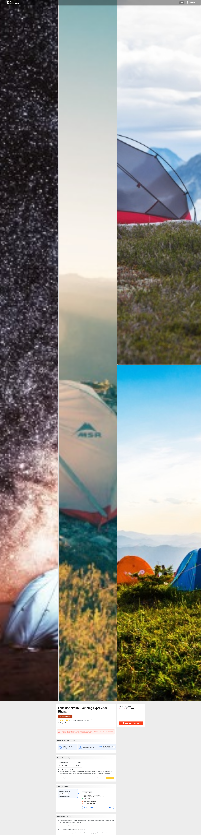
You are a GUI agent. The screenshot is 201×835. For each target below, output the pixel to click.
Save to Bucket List (132, 723)
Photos (198, 696)
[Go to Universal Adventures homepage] (12, 2)
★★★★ (62, 720)
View (110, 807)
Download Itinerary (66, 716)
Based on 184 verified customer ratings (79, 720)
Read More (110, 778)
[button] (91, 720)
